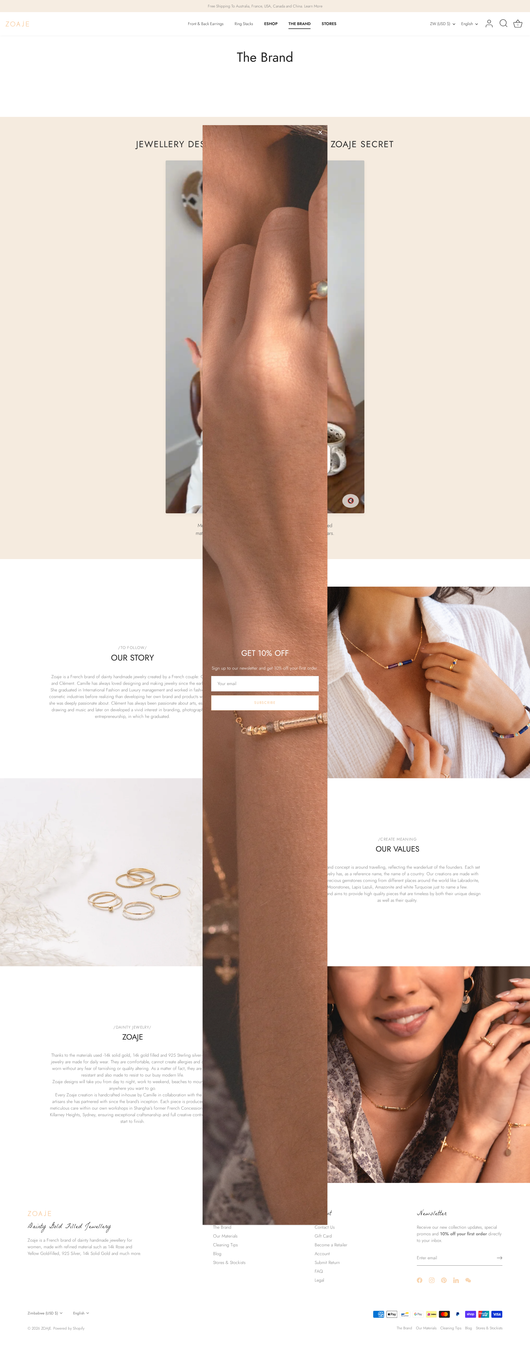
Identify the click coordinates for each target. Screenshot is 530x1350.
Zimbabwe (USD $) (43, 1313)
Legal (319, 1280)
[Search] (503, 24)
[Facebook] (419, 1280)
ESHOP (271, 23)
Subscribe (264, 702)
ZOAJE (46, 1328)
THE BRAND (299, 23)
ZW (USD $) (440, 23)
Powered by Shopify (68, 1328)
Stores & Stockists (229, 1262)
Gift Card (323, 1236)
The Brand (222, 1227)
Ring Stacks (244, 23)
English (467, 23)
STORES (329, 23)
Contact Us (325, 1227)
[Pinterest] (444, 1280)
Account (322, 1253)
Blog (217, 1253)
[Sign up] (499, 1258)
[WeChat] (468, 1280)
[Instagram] (431, 1280)
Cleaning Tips (225, 1245)
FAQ (319, 1271)
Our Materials (225, 1236)
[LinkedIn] (456, 1280)
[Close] (320, 132)
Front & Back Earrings (206, 23)
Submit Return (327, 1262)
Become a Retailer (331, 1245)
